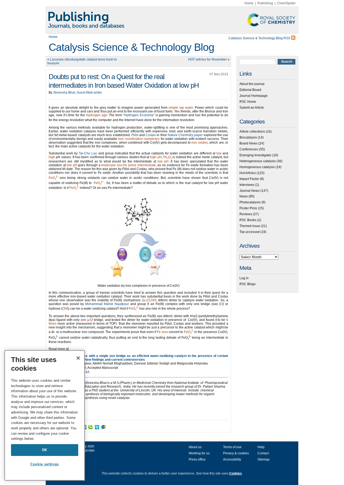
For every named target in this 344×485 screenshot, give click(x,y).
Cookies (235, 473)
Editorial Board (250, 90)
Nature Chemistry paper (185, 135)
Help (260, 447)
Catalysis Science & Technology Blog (131, 47)
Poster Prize (248, 208)
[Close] (78, 358)
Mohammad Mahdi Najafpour (107, 304)
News (243, 196)
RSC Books (247, 220)
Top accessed (249, 232)
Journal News (249, 191)
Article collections (252, 131)
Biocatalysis (248, 137)
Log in (244, 278)
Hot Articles (247, 173)
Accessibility (232, 459)
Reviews (245, 214)
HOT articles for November (207, 59)
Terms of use (232, 447)
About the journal (251, 84)
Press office (197, 459)
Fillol (134, 135)
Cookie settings (44, 464)
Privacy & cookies (236, 453)
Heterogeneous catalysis (257, 161)
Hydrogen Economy (138, 115)
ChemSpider (286, 3)
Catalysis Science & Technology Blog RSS (259, 38)
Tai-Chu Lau (88, 153)
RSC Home (247, 102)
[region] (44, 415)
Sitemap (263, 459)
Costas (151, 135)
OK (44, 450)
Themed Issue (249, 226)
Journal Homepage (253, 96)
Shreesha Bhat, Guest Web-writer (77, 92)
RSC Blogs (247, 284)
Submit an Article (251, 107)
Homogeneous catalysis (257, 167)
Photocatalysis (250, 202)
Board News (248, 143)
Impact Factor (249, 179)
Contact (263, 453)
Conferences (248, 149)
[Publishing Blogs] (172, 20)
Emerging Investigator (255, 155)
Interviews (246, 185)
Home (249, 3)
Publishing (265, 3)
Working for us (199, 453)
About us (195, 447)
